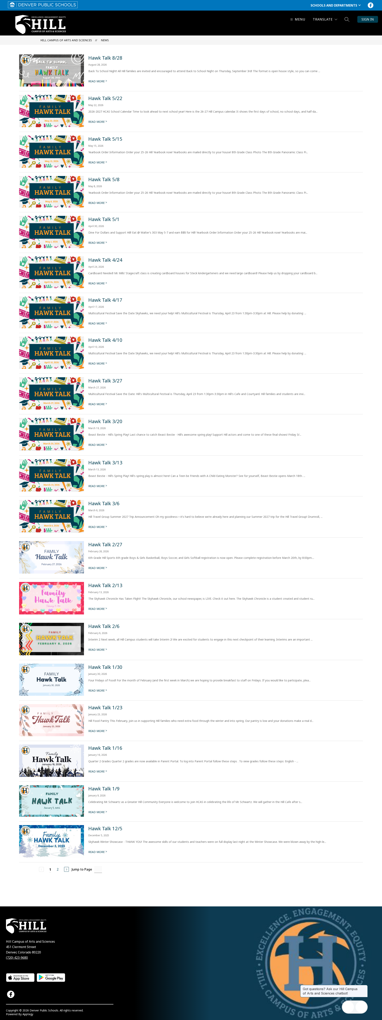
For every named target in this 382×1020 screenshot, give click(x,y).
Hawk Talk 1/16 (105, 748)
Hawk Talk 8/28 (105, 57)
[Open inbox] (348, 1007)
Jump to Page (82, 869)
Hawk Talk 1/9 (104, 788)
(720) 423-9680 (17, 957)
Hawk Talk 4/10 (105, 340)
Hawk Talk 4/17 (105, 300)
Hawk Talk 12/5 (105, 828)
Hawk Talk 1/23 (105, 707)
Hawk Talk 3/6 (104, 503)
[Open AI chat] (361, 1007)
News (105, 40)
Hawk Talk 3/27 (105, 380)
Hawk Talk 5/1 (104, 219)
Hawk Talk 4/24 (105, 259)
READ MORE (97, 81)
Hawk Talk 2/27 (105, 544)
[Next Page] (66, 869)
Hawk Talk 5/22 (105, 98)
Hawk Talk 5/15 (105, 139)
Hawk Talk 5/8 (104, 179)
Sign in (368, 19)
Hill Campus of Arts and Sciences (66, 40)
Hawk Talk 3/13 (105, 462)
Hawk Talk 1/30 (105, 667)
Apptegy (27, 1014)
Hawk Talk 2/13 (105, 585)
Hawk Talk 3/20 (105, 421)
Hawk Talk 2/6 (104, 626)
